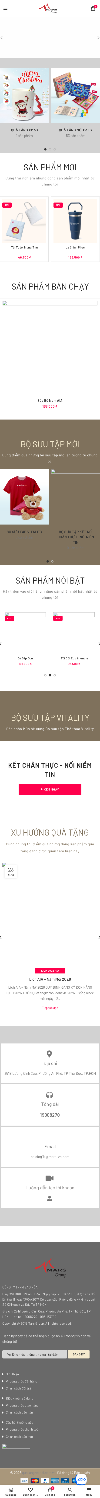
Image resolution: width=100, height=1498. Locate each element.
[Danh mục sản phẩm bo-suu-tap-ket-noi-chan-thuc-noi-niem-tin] (75, 512)
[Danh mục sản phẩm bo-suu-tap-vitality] (24, 507)
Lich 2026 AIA (50, 970)
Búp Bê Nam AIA (50, 400)
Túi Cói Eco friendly (74, 658)
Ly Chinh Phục (75, 247)
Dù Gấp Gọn (25, 658)
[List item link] (50, 1374)
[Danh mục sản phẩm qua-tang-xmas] (24, 105)
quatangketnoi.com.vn (39, 1472)
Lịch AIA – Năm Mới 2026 (50, 979)
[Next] (95, 37)
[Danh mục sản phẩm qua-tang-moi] (75, 105)
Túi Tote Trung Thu (24, 247)
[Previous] (4, 37)
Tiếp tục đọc (50, 1007)
